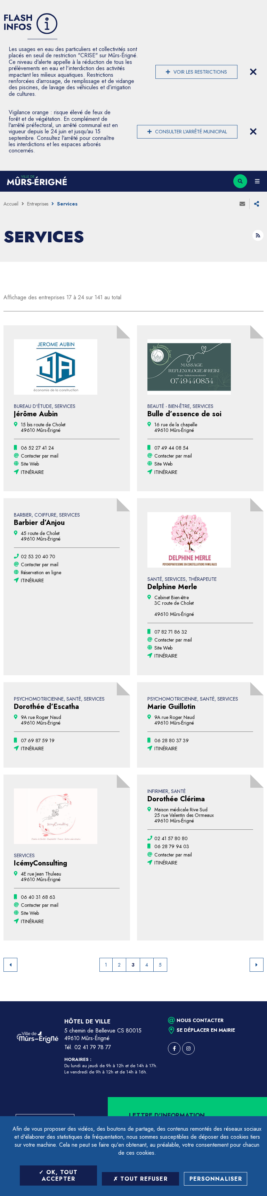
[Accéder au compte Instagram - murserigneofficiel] (188, 1048)
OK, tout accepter (60, 1175)
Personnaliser (215, 1179)
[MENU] (257, 181)
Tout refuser (143, 1179)
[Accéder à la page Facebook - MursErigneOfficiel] (174, 1048)
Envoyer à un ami (242, 204)
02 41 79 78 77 (92, 1047)
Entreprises (37, 203)
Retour (10, 965)
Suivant (257, 965)
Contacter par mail (39, 455)
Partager (257, 204)
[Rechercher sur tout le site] (240, 181)
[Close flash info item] (253, 72)
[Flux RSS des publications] (258, 235)
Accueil (10, 203)
